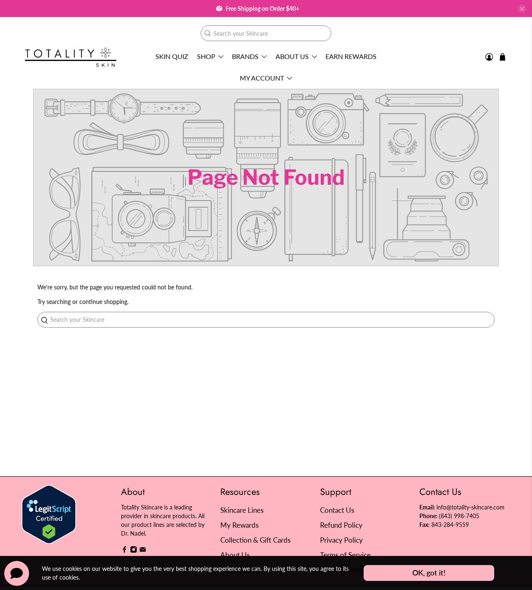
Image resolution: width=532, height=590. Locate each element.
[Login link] (489, 57)
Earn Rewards (351, 56)
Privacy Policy (341, 540)
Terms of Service (345, 555)
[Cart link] (502, 57)
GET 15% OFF (185, 338)
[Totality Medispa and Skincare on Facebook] (124, 550)
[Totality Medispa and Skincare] (70, 57)
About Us (292, 56)
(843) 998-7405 (459, 515)
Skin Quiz (171, 56)
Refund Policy (341, 525)
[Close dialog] (417, 214)
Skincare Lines (242, 510)
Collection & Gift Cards (255, 540)
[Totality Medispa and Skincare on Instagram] (133, 550)
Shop (206, 56)
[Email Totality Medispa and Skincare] (142, 550)
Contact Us (337, 510)
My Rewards (239, 525)
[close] (522, 9)
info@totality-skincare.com (470, 507)
